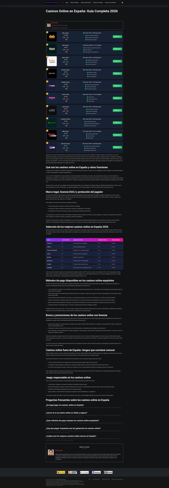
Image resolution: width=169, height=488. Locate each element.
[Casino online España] (51, 2)
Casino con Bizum (74, 2)
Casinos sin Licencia (98, 2)
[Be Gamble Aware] (84, 472)
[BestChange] (108, 472)
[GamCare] (96, 472)
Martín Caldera (54, 22)
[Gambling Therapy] (72, 472)
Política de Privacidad (106, 479)
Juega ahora (117, 36)
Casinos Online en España (60, 479)
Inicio (67, 2)
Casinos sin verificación (110, 2)
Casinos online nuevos (86, 2)
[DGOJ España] (60, 472)
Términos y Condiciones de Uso (117, 479)
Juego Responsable (96, 479)
